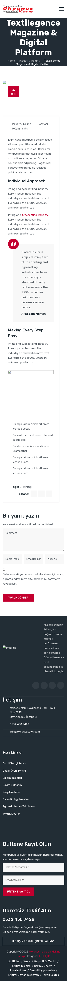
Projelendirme (11, 792)
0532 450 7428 (19, 724)
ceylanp (44, 124)
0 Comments (20, 128)
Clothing (26, 487)
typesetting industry (35, 215)
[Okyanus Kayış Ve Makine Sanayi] (18, 9)
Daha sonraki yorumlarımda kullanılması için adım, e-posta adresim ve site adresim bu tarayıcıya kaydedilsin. (33, 579)
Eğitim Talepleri (12, 777)
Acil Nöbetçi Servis (14, 763)
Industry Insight (21, 124)
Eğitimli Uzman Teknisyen (19, 806)
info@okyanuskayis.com (25, 731)
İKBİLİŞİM (44, 956)
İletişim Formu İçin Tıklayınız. (33, 941)
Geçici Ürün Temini (14, 770)
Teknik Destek (11, 813)
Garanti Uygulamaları (16, 799)
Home (11, 60)
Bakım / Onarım (12, 785)
